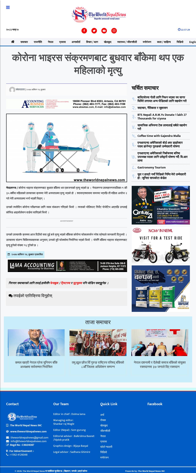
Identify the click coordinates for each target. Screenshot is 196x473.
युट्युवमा (78, 283)
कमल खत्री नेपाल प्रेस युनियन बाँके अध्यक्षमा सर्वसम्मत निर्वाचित (36, 365)
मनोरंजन (147, 42)
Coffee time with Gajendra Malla (159, 136)
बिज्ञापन (67, 471)
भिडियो (180, 42)
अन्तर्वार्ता (76, 42)
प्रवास (62, 42)
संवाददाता (20, 89)
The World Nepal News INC (151, 471)
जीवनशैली (105, 431)
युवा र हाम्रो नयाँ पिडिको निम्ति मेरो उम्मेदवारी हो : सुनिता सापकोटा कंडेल (162, 176)
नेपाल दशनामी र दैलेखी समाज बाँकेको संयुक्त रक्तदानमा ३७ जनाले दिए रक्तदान (160, 365)
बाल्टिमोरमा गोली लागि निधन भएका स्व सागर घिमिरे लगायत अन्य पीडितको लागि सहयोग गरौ (162, 99)
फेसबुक (54, 283)
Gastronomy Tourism (152, 167)
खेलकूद (107, 42)
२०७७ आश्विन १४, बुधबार (35, 89)
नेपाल (50, 42)
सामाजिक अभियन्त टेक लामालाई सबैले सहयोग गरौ (162, 127)
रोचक (103, 420)
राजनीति (38, 42)
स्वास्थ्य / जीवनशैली (127, 42)
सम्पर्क (74, 471)
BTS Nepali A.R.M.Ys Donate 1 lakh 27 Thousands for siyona (162, 116)
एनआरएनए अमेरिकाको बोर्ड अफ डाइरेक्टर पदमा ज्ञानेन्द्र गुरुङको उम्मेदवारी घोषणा (160, 144)
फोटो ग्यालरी (106, 447)
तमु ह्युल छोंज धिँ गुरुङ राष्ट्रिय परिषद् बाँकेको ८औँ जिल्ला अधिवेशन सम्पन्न (98, 365)
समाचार (24, 42)
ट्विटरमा (65, 283)
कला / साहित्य (164, 42)
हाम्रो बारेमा (82, 471)
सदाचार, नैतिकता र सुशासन (153, 108)
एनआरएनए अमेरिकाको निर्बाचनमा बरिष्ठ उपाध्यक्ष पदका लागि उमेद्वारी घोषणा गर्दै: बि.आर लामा (163, 157)
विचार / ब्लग (92, 42)
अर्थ (102, 415)
